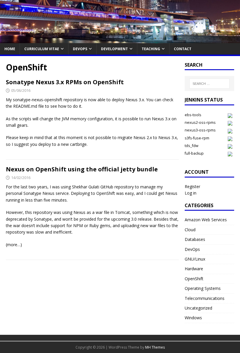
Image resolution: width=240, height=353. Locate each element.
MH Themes (155, 347)
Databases (195, 239)
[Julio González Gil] (120, 39)
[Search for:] (209, 84)
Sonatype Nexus (38, 193)
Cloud (190, 229)
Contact (182, 48)
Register (192, 186)
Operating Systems (203, 288)
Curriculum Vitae (41, 48)
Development (114, 48)
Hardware (194, 268)
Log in (190, 193)
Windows (193, 317)
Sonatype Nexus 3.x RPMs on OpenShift (65, 82)
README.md (25, 106)
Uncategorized (198, 308)
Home (9, 48)
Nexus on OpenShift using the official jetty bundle (82, 169)
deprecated (16, 219)
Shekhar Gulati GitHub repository (103, 187)
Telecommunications (204, 298)
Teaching (151, 48)
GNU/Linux (195, 259)
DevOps (80, 48)
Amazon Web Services (206, 219)
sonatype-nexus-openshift (37, 99)
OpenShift (194, 278)
